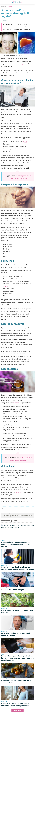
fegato (23, 64)
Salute (3, 540)
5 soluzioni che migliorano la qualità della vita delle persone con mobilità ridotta (15, 544)
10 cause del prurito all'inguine (13, 590)
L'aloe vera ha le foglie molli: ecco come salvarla (17, 611)
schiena (5, 286)
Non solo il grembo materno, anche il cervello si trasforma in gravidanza (15, 705)
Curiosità (9, 6)
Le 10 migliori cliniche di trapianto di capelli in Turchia (15, 634)
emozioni (16, 403)
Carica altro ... (17, 710)
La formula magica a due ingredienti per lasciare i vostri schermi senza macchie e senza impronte (17, 658)
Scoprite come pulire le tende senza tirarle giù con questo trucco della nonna (17, 568)
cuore (25, 141)
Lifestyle (3, 6)
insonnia (19, 492)
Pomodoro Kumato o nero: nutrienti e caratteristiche (16, 682)
